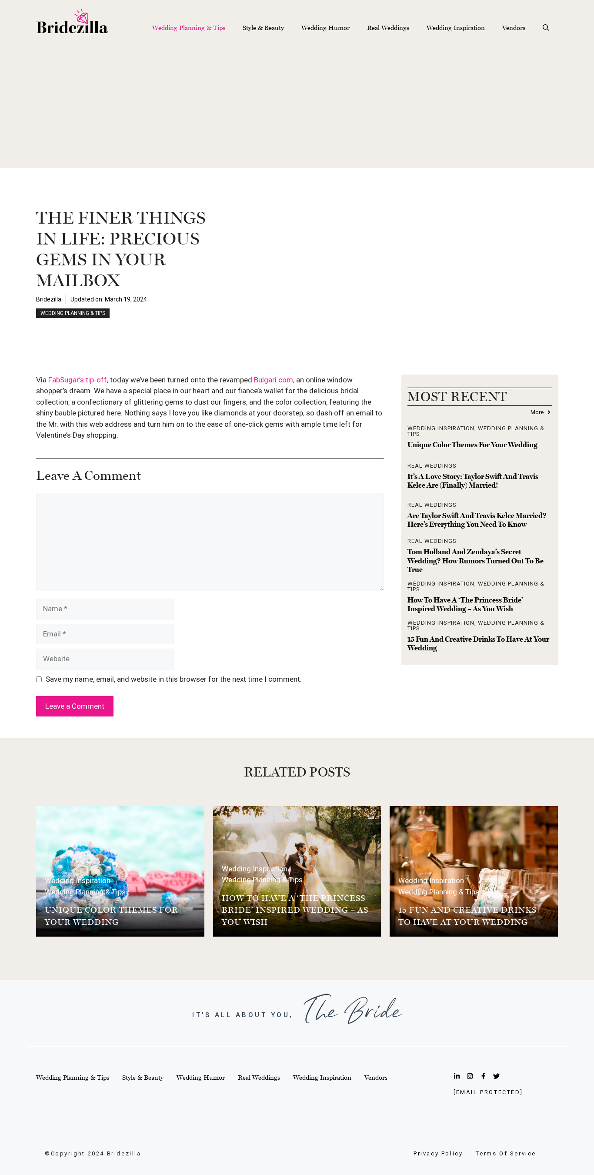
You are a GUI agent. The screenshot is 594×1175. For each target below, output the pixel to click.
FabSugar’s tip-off (77, 379)
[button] (546, 28)
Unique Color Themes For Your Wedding (472, 444)
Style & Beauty (263, 27)
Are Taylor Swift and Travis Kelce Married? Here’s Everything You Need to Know (477, 520)
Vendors (513, 27)
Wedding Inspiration (456, 27)
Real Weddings (388, 27)
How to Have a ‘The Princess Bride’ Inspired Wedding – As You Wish (465, 604)
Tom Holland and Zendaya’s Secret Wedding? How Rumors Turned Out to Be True (475, 560)
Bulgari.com (273, 379)
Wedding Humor (325, 27)
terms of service (506, 1153)
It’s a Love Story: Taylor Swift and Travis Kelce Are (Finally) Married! (472, 480)
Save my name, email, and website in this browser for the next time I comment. (174, 679)
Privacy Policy (438, 1153)
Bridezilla (48, 299)
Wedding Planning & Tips (188, 27)
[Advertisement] (297, 107)
